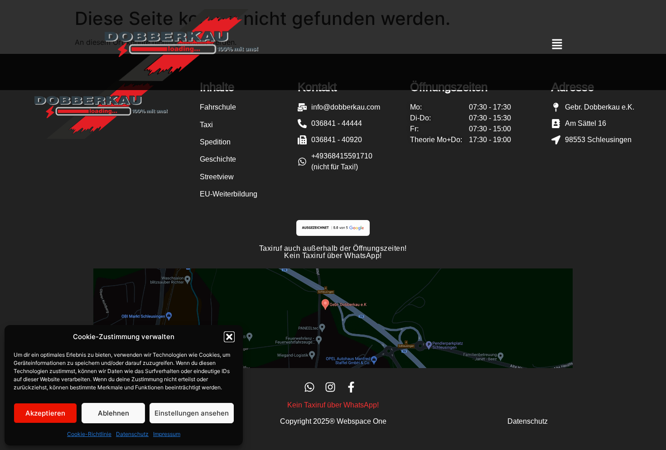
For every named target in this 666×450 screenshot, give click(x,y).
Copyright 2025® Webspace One (333, 421)
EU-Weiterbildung (228, 194)
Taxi (206, 125)
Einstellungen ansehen (191, 413)
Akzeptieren (45, 413)
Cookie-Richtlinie (89, 434)
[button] (229, 336)
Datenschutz (132, 434)
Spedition (215, 142)
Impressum (166, 434)
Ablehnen (113, 413)
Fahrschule (218, 107)
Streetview (217, 177)
